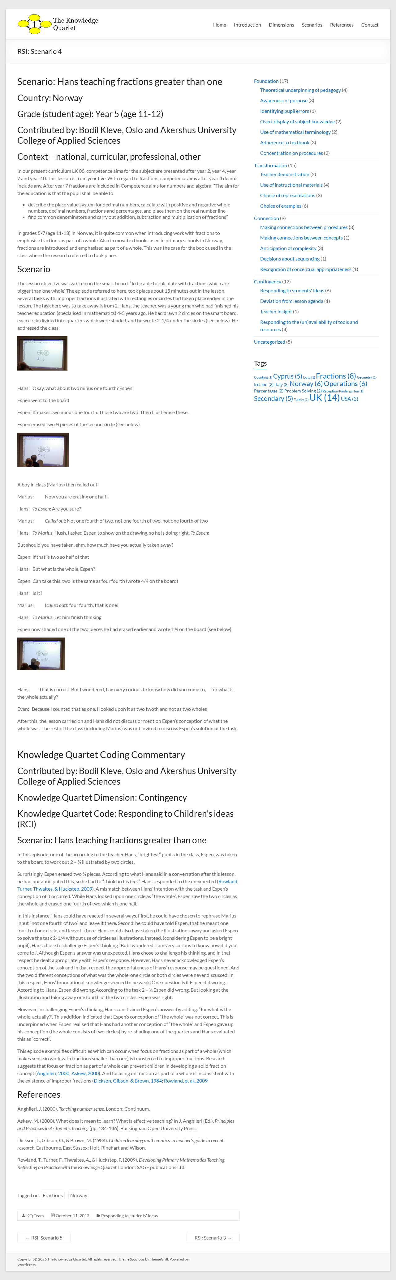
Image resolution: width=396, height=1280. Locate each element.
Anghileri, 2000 (53, 1073)
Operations (346, 383)
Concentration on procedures (291, 153)
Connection (266, 218)
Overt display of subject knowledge (297, 121)
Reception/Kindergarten (343, 391)
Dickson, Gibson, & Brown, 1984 (128, 1080)
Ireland (263, 384)
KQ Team (35, 1215)
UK (324, 397)
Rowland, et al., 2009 (186, 1080)
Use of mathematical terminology (295, 132)
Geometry (367, 377)
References (342, 25)
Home (219, 25)
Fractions (53, 1195)
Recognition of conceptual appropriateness (305, 269)
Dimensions (281, 25)
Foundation (266, 81)
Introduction (247, 25)
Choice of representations (287, 195)
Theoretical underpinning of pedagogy (300, 90)
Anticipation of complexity (288, 248)
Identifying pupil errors (284, 111)
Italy (281, 384)
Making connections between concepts (301, 237)
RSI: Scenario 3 (213, 1237)
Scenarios (312, 25)
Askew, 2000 (85, 1073)
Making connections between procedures (304, 227)
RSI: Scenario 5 (43, 1237)
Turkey (301, 399)
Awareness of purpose (284, 100)
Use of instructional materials (291, 185)
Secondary (273, 398)
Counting (263, 377)
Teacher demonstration (284, 174)
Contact (370, 25)
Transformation (270, 165)
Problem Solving (303, 390)
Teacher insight (276, 311)
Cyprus (287, 376)
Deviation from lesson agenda (291, 301)
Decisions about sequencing (290, 258)
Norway (78, 1195)
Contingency (267, 281)
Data (309, 377)
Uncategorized (269, 342)
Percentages (268, 390)
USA (349, 399)
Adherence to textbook (284, 142)
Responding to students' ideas (129, 1215)
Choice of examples (280, 206)
